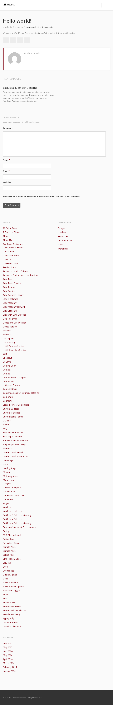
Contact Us (8, 381)
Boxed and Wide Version (14, 322)
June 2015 (8, 643)
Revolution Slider (11, 543)
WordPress (63, 248)
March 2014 (8, 663)
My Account (8, 480)
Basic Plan (9, 251)
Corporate (8, 396)
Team (6, 594)
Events (6, 424)
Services (7, 562)
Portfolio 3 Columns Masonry (17, 515)
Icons (5, 464)
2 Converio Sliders (11, 232)
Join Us (8, 259)
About (6, 236)
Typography (8, 618)
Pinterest (27, 40)
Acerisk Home (9, 267)
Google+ (20, 40)
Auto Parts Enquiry (12, 283)
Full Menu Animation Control (16, 440)
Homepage (8, 460)
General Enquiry (12, 385)
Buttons (7, 334)
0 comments (47, 27)
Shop (5, 566)
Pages (6, 503)
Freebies (62, 232)
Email (6, 171)
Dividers (7, 420)
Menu (97, 5)
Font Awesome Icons (13, 432)
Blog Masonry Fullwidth (14, 306)
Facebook (6, 40)
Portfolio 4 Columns (12, 519)
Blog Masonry (9, 302)
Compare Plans (12, 255)
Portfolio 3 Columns (12, 511)
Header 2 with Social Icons (15, 456)
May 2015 (8, 647)
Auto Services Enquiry (13, 295)
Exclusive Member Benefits (20, 87)
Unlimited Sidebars (12, 626)
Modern (6, 472)
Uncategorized (32, 27)
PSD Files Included (12, 535)
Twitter (13, 40)
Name (6, 160)
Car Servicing (9, 342)
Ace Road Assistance (13, 244)
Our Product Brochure (13, 495)
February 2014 (10, 667)
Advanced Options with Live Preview (20, 275)
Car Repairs (8, 338)
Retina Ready (9, 539)
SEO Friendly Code (12, 558)
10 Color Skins (10, 228)
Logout (8, 483)
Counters (7, 400)
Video (60, 244)
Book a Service (10, 318)
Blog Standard (10, 310)
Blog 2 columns (10, 299)
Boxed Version (10, 326)
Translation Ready (11, 614)
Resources (63, 236)
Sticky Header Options (13, 586)
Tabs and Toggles (11, 590)
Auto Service (9, 291)
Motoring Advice (11, 476)
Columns (7, 361)
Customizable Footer (13, 416)
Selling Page (9, 554)
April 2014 (8, 659)
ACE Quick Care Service (15, 350)
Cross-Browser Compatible (16, 404)
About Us (7, 240)
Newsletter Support (12, 487)
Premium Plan (11, 263)
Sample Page (9, 547)
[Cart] (106, 5)
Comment (8, 128)
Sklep (5, 578)
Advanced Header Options (15, 271)
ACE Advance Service (14, 346)
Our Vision (8, 499)
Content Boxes (10, 389)
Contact (7, 369)
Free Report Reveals (12, 436)
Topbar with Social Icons (15, 610)
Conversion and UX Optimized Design (21, 392)
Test (5, 598)
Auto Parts (8, 279)
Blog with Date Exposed (14, 314)
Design (61, 228)
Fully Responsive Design (14, 444)
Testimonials (9, 602)
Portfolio (7, 507)
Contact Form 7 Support (14, 377)
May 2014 (8, 655)
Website (7, 182)
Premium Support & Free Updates (19, 527)
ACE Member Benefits (15, 247)
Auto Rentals (9, 287)
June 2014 (8, 651)
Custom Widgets (11, 408)
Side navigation (10, 574)
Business (7, 330)
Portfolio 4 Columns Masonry (17, 523)
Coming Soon (9, 365)
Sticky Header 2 (10, 582)
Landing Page (9, 468)
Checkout (7, 357)
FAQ (5, 428)
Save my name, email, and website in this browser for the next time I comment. (42, 196)
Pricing (6, 531)
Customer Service (11, 412)
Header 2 (7, 448)
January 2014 (9, 671)
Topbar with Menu (12, 606)
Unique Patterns (10, 622)
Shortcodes (8, 570)
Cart (5, 353)
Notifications (9, 491)
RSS (107, 698)
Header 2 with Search (13, 452)
